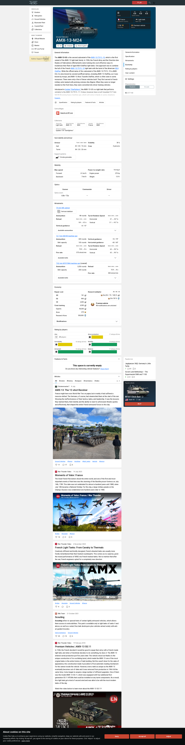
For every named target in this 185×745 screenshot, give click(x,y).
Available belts (63, 258)
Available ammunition (65, 230)
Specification (63, 102)
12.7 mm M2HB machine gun (66, 236)
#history (101, 461)
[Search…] (150, 3)
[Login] (154, 3)
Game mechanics (60, 633)
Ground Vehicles (60, 461)
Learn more (26, 741)
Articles (101, 102)
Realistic (132, 87)
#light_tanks (86, 461)
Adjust (168, 736)
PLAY (139, 3)
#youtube (65, 534)
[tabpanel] (87, 244)
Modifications (62, 321)
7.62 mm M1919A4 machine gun (68, 263)
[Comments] (62, 606)
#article (94, 461)
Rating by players (76, 102)
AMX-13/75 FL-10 (98, 57)
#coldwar (77, 461)
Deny (117, 736)
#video (57, 534)
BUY (139, 404)
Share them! (104, 369)
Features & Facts (90, 102)
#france (69, 461)
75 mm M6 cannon (63, 208)
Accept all (142, 736)
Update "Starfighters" (73, 89)
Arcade (146, 87)
